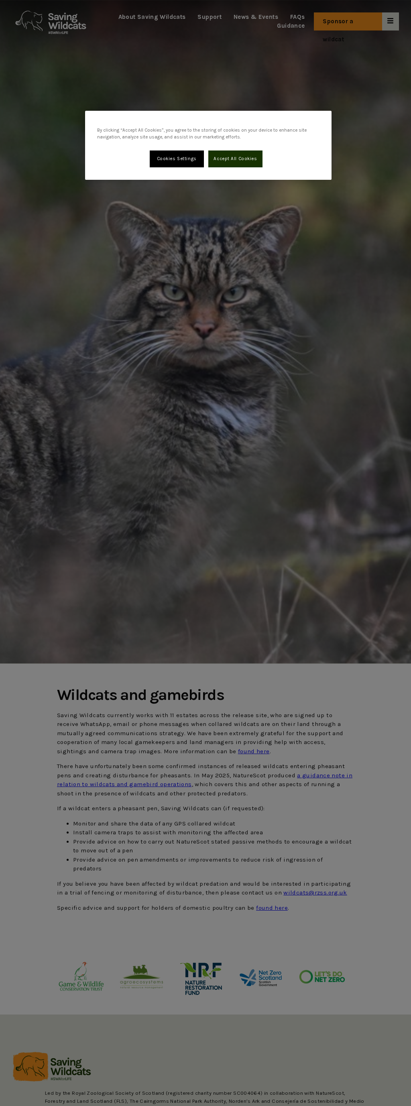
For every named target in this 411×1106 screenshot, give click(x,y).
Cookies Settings (177, 158)
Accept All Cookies (235, 158)
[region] (208, 145)
